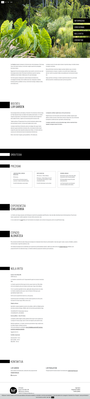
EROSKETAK (78, 40)
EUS (3, 2)
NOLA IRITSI (78, 33)
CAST (11, 2)
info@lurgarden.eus (63, 246)
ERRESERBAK (79, 27)
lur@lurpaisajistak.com (73, 370)
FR (5, 2)
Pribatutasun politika (75, 389)
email (22, 220)
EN (8, 2)
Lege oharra (77, 388)
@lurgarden (14, 375)
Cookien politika (76, 391)
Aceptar (52, 397)
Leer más (48, 397)
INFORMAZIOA (79, 20)
